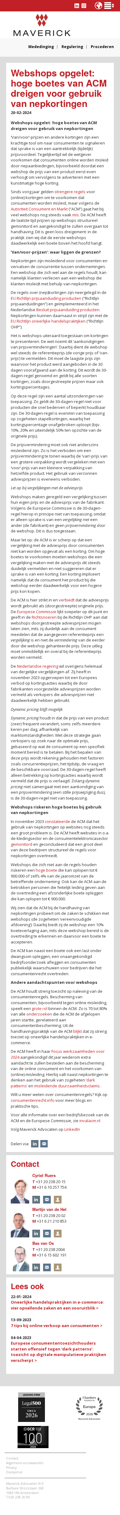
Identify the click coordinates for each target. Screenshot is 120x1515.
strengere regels (70, 191)
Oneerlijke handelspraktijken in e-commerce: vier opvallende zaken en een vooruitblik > (57, 1305)
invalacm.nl (89, 1120)
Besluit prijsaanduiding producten (67, 309)
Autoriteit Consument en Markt (39, 209)
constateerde (57, 821)
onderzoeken (39, 1014)
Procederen (102, 47)
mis (75, 215)
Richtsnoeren (44, 617)
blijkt (77, 1031)
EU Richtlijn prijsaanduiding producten (46, 298)
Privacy (11, 1467)
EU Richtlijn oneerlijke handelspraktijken (48, 321)
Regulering (72, 47)
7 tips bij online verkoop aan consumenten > (56, 1325)
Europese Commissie (36, 611)
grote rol (39, 1008)
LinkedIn (72, 1129)
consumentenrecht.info (32, 1100)
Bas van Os (43, 1243)
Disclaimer (14, 1472)
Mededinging (41, 47)
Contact (12, 1458)
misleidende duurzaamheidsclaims (67, 1086)
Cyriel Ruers (44, 1175)
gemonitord (21, 844)
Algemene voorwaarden (24, 1463)
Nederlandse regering (37, 666)
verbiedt (66, 600)
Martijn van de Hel (49, 1209)
